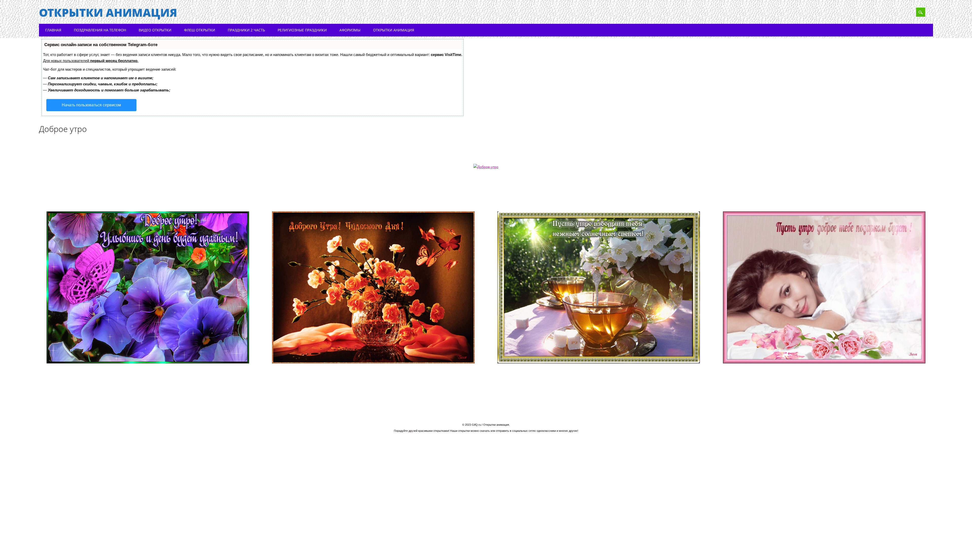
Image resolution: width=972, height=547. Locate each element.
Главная (53, 30)
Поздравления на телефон (100, 30)
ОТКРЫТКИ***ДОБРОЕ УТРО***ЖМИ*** (188, 197)
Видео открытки (155, 30)
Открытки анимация (108, 12)
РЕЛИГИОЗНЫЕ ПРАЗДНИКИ (302, 30)
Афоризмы (349, 30)
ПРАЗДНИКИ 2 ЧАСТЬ (246, 30)
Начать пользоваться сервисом (91, 105)
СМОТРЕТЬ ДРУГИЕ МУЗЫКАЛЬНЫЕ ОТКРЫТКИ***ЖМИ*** (786, 197)
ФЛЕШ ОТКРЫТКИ (199, 30)
